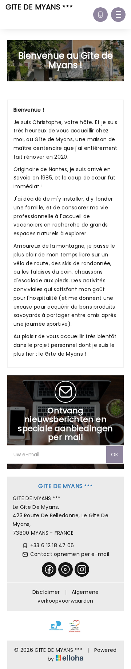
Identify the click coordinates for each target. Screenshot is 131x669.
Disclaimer (46, 592)
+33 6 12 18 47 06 (52, 545)
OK (114, 454)
